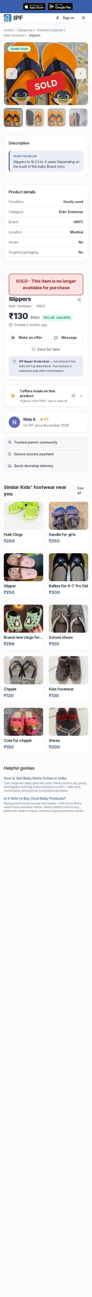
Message (69, 337)
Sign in (68, 18)
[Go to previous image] (11, 73)
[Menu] (83, 18)
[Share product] (79, 299)
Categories (25, 30)
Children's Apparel (50, 30)
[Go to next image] (80, 73)
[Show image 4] (78, 117)
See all (80, 490)
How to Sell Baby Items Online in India (35, 778)
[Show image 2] (34, 117)
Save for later (48, 349)
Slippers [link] (34, 35)
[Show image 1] (13, 117)
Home (8, 30)
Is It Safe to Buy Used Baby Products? (35, 798)
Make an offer (30, 337)
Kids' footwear (14, 35)
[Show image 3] (56, 117)
